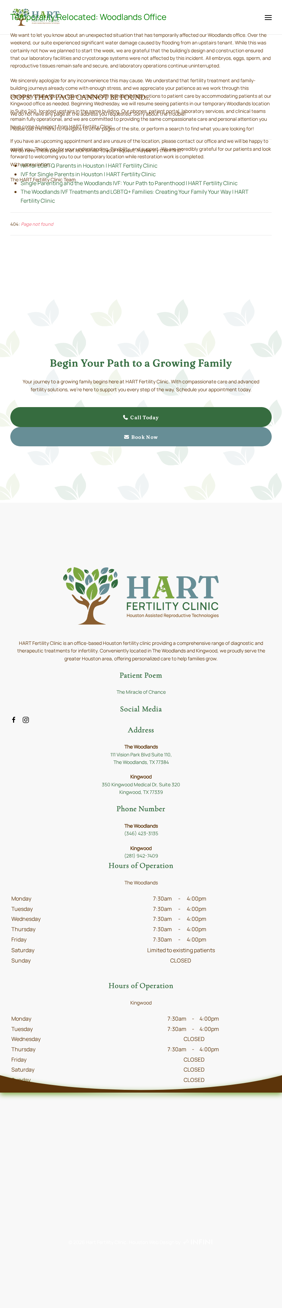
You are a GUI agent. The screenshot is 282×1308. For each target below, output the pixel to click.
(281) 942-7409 (141, 855)
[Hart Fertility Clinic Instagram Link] (25, 719)
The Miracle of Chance (141, 692)
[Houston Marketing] (198, 1242)
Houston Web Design (151, 1242)
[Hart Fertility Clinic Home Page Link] (141, 595)
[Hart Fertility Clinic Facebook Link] (13, 719)
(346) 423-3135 (141, 833)
